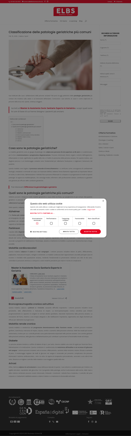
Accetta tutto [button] (90, 232)
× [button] (103, 201)
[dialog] (65, 218)
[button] (65, 213)
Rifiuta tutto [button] (69, 232)
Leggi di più (91, 209)
